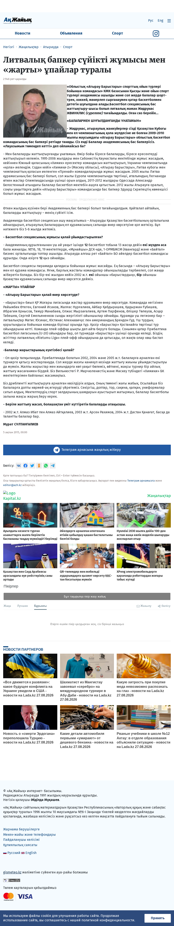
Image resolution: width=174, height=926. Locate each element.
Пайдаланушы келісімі (21, 840)
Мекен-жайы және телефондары (29, 835)
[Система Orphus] (11, 880)
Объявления (71, 33)
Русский (13, 853)
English (30, 853)
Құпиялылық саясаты (20, 845)
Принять (157, 918)
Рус (150, 20)
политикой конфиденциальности (107, 920)
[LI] (12, 863)
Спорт (117, 33)
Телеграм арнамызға (141, 480)
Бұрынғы (40, 606)
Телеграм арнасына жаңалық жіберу (91, 450)
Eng (160, 20)
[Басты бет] (17, 20)
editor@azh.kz (12, 485)
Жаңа (7, 606)
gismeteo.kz (12, 872)
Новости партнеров (23, 649)
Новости (22, 33)
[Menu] (169, 20)
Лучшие (22, 606)
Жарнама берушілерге (21, 829)
